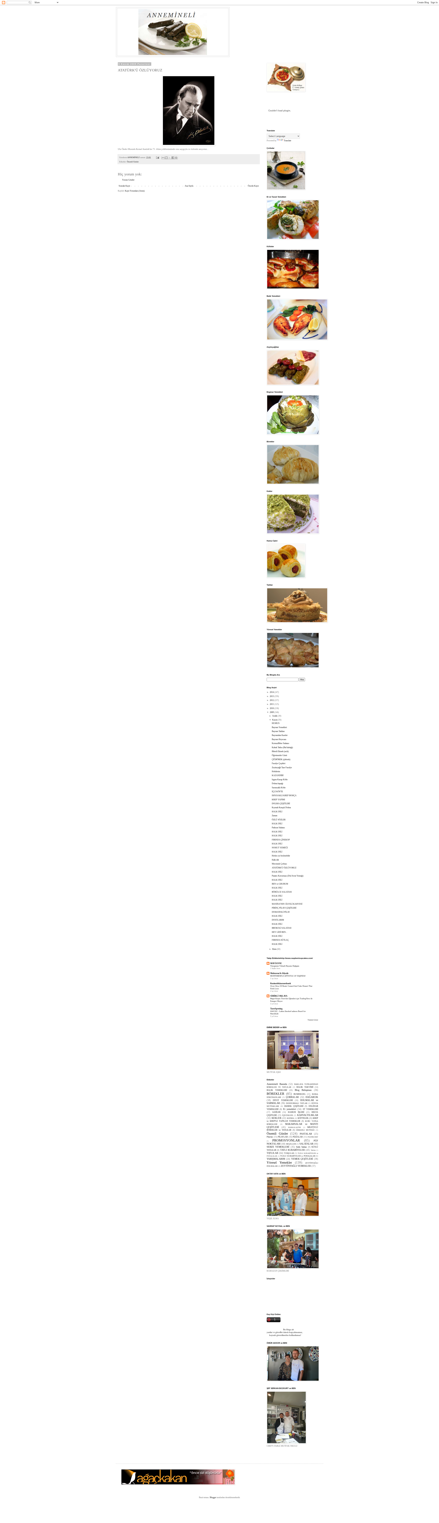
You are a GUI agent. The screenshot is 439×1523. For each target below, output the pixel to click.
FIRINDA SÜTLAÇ (280, 940)
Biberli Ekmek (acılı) (280, 751)
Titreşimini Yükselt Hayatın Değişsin (284, 966)
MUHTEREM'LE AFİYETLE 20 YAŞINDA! (288, 976)
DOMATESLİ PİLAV (281, 912)
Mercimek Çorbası (279, 864)
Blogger (213, 1497)
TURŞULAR (289, 1153)
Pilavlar (270, 1137)
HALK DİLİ (277, 811)
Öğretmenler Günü (279, 755)
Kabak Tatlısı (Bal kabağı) (282, 747)
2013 (272, 696)
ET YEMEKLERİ (310, 1109)
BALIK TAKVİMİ (304, 1087)
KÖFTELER (303, 1118)
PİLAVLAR (283, 1137)
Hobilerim (276, 771)
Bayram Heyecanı (279, 739)
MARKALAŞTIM (294, 1127)
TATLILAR (272, 1153)
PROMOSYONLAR (286, 1140)
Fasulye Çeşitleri (278, 763)
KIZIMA (290, 1118)
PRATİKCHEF (313, 1137)
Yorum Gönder (128, 180)
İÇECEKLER (287, 1115)
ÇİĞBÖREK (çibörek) (281, 759)
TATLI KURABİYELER (292, 1150)
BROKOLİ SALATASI (281, 928)
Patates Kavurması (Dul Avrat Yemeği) (287, 876)
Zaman (274, 815)
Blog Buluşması (303, 1090)
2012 (272, 700)
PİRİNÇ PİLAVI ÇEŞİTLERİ (284, 908)
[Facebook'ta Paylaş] (173, 157)
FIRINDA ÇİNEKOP (281, 840)
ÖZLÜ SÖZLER (279, 819)
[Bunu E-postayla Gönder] (163, 157)
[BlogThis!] (166, 157)
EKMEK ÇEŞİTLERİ (293, 1106)
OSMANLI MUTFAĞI (305, 1130)
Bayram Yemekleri (279, 727)
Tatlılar (313, 1150)
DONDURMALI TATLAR (296, 1103)
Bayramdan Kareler (280, 735)
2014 (272, 692)
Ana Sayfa (189, 186)
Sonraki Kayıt (124, 186)
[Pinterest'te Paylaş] (176, 157)
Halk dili (275, 860)
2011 (272, 704)
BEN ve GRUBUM (280, 884)
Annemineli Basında (277, 1084)
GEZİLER (276, 1112)
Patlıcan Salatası (278, 827)
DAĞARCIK (312, 1097)
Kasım (275, 720)
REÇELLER (291, 1144)
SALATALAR (306, 1143)
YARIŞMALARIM (276, 1158)
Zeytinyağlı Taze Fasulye (282, 767)
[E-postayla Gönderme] (157, 157)
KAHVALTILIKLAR (307, 1115)
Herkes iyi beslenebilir (281, 856)
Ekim (274, 949)
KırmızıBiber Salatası (280, 743)
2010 (272, 708)
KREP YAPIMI (278, 799)
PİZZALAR (298, 1137)
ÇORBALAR (292, 1097)
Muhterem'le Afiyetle (279, 973)
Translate (287, 140)
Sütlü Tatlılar (301, 1147)
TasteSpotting (276, 1008)
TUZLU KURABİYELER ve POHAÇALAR (297, 1156)
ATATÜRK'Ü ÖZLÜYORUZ (284, 868)
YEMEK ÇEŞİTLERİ (302, 1158)
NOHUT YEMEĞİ (280, 847)
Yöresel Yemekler (279, 1162)
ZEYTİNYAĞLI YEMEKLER (296, 1165)
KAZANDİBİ (277, 775)
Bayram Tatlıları (278, 731)
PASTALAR (306, 1133)
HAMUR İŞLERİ (296, 1112)
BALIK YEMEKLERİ (277, 1090)
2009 (272, 712)
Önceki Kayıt (253, 186)
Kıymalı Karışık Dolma (281, 807)
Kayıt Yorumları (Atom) (135, 191)
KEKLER (276, 1118)
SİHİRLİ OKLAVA (278, 996)
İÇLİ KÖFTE (277, 791)
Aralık (275, 716)
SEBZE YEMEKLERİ (278, 1146)
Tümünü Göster (313, 1020)
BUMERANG (300, 1094)
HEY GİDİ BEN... (279, 932)
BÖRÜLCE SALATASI (282, 892)
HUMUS (276, 723)
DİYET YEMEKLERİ (283, 1100)
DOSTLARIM (278, 920)
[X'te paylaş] (169, 157)
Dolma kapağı (277, 783)
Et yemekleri (289, 1109)
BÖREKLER (275, 1093)
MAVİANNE (276, 963)
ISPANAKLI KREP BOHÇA (284, 795)
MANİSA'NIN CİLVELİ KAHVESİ (287, 904)
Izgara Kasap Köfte (280, 779)
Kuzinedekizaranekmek (280, 983)
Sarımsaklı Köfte (279, 787)
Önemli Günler (133, 162)
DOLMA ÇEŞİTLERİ (281, 803)
